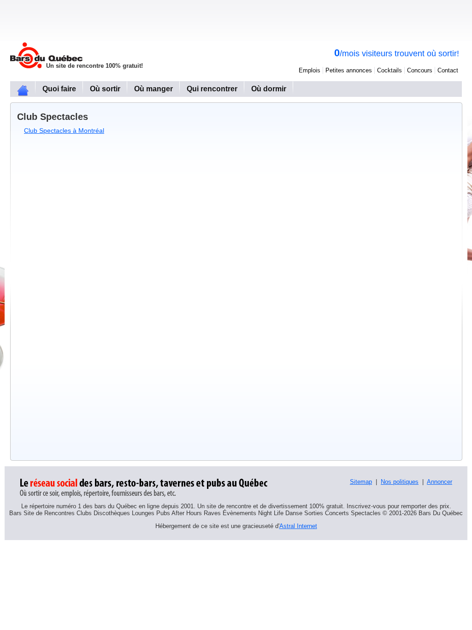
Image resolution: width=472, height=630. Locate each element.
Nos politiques (400, 481)
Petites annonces (348, 70)
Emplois (309, 70)
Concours (419, 70)
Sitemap (361, 481)
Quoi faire (59, 89)
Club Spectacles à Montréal (64, 130)
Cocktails (389, 70)
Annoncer (439, 481)
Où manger (153, 89)
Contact (447, 70)
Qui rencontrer (212, 89)
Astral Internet (298, 526)
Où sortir (105, 89)
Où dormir (268, 89)
